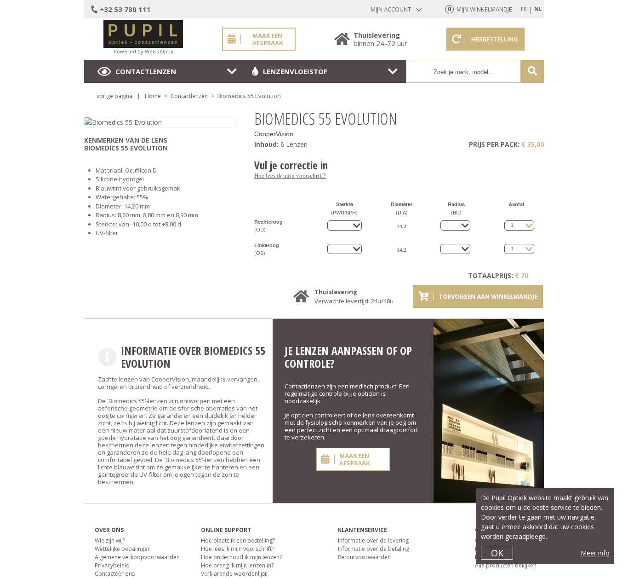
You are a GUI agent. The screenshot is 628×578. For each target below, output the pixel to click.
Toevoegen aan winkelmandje (488, 296)
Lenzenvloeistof (295, 71)
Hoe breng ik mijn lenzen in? (237, 565)
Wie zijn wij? (110, 540)
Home (153, 96)
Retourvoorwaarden (364, 557)
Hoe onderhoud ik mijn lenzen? (241, 557)
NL (538, 9)
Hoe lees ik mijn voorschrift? (290, 175)
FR (524, 9)
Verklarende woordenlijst (234, 574)
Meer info (595, 553)
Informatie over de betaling (373, 549)
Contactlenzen (145, 71)
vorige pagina (114, 96)
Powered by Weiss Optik (143, 51)
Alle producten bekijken (506, 565)
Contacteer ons (115, 574)
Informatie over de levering (373, 540)
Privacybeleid (112, 565)
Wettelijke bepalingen (123, 549)
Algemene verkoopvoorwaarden (137, 557)
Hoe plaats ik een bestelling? (238, 540)
